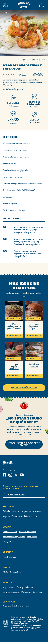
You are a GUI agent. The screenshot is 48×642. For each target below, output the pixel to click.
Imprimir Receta (35, 60)
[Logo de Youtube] (22, 474)
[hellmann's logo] (24, 5)
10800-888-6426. (16, 494)
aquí (32, 627)
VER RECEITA (13, 335)
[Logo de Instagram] (10, 474)
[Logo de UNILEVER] (6, 623)
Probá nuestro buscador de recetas (23, 444)
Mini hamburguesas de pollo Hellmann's (14, 326)
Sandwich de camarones (34, 365)
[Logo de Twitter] (16, 474)
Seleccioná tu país (21, 605)
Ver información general (13, 89)
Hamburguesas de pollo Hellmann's (14, 366)
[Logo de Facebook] (4, 474)
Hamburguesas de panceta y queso (34, 326)
